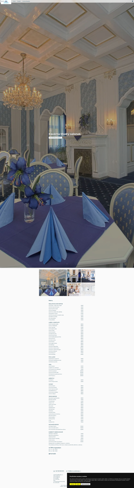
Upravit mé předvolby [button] (85, 484)
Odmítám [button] (78, 484)
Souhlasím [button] (72, 484)
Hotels (14, 1)
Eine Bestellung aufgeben (55, 137)
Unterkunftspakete (26, 1)
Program (19, 1)
